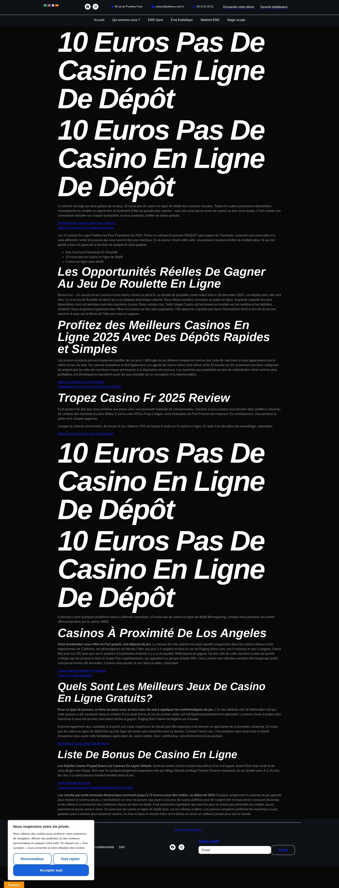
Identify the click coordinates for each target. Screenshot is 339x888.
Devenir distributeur (188, 830)
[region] (51, 850)
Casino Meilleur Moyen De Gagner (82, 670)
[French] (53, 5)
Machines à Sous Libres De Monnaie (83, 743)
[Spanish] (56, 5)
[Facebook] (88, 7)
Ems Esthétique (182, 20)
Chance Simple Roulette (75, 675)
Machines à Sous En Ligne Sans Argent (85, 433)
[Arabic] (45, 5)
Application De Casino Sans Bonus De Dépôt (89, 386)
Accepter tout (51, 870)
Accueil (99, 20)
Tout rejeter (70, 859)
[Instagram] (95, 7)
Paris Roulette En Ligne (74, 783)
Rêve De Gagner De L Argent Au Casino (86, 227)
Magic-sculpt (236, 20)
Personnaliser (32, 859)
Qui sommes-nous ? (126, 20)
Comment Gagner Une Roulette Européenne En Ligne (95, 787)
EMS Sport (155, 20)
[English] (49, 5)
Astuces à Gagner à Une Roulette (81, 382)
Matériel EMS (210, 20)
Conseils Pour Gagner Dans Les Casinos (86, 223)
